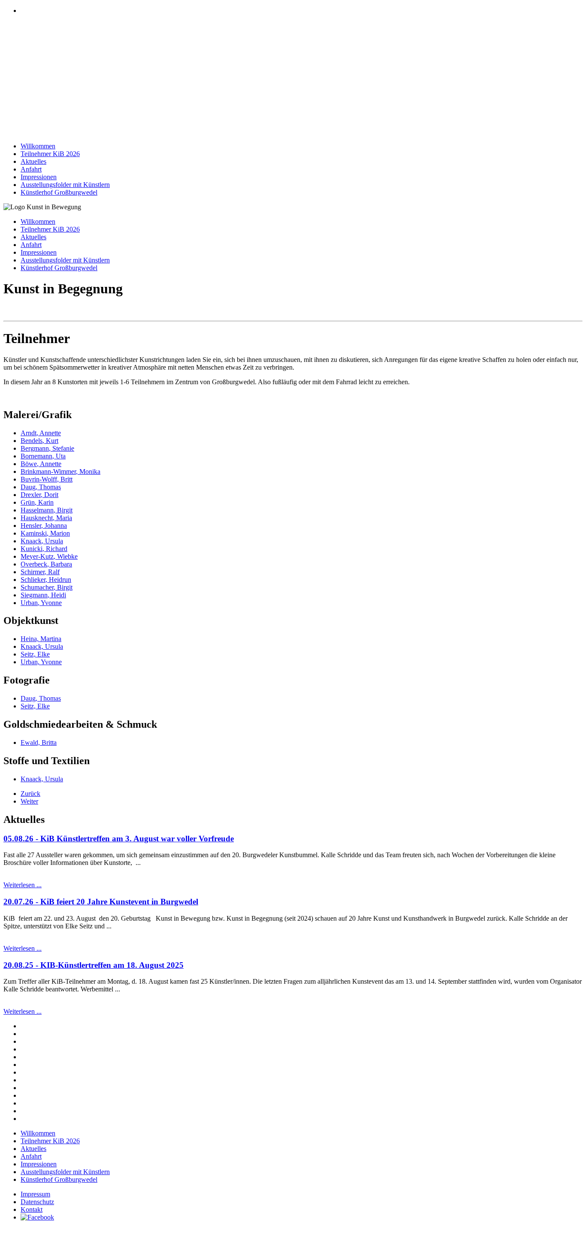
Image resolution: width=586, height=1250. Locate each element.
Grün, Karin (37, 502)
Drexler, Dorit (39, 494)
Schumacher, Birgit (46, 587)
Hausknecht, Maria (46, 517)
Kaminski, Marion (45, 533)
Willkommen (38, 146)
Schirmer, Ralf (40, 571)
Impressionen (39, 177)
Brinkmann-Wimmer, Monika (60, 471)
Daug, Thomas (41, 487)
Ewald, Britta (39, 742)
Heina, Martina (41, 638)
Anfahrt (31, 169)
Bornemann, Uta (43, 456)
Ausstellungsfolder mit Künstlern (65, 184)
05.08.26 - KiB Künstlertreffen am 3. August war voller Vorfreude (118, 838)
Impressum (35, 1194)
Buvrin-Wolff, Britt (46, 479)
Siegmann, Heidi (43, 595)
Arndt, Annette (41, 433)
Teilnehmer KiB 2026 (50, 153)
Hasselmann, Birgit (46, 510)
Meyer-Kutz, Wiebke (49, 556)
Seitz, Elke (35, 654)
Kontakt (31, 1209)
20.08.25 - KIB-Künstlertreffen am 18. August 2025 (93, 965)
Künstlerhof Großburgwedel (59, 192)
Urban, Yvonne (41, 602)
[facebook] (37, 1217)
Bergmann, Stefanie (47, 448)
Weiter (29, 801)
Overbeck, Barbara (46, 564)
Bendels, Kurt (39, 440)
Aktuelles (33, 161)
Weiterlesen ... (22, 885)
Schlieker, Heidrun (46, 579)
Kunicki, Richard (44, 548)
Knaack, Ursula (42, 541)
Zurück (30, 793)
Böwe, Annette (41, 463)
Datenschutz (37, 1201)
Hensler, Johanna (44, 525)
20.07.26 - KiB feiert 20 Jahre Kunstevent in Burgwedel (100, 901)
